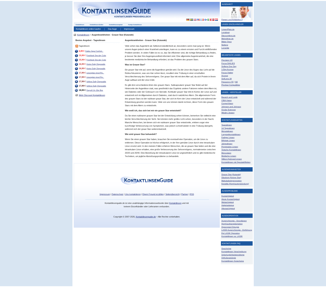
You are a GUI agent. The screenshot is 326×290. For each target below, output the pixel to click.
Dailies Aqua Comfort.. (94, 51)
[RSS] (76, 46)
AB (236, 82)
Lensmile (225, 48)
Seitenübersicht (172, 194)
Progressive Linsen (229, 147)
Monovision (226, 153)
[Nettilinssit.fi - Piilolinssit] (205, 20)
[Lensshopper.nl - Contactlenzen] (216, 20)
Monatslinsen (227, 131)
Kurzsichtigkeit (227, 196)
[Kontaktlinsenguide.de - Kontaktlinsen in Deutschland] (186, 20)
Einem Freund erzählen (153, 194)
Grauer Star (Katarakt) (231, 174)
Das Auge (112, 29)
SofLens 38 (226, 79)
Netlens (224, 45)
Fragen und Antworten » (232, 20)
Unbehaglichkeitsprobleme (232, 255)
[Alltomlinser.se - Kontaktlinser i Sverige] (191, 20)
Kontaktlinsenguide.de (146, 217)
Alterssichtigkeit (228, 208)
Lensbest (225, 32)
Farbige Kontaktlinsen (135, 24)
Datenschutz (117, 194)
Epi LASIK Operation (230, 233)
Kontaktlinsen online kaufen (88, 29)
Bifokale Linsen (228, 140)
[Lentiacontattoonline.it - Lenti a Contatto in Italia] (209, 20)
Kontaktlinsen (80, 24)
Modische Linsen (228, 156)
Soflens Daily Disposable (96, 82)
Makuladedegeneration (231, 181)
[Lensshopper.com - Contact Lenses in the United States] (198, 20)
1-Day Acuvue (227, 69)
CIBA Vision (226, 100)
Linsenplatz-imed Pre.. (95, 73)
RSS (192, 194)
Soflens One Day (228, 66)
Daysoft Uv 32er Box (94, 90)
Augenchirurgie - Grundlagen (234, 221)
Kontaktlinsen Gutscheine (232, 261)
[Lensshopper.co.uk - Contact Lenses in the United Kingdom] (195, 20)
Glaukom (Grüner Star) (231, 177)
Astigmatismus (227, 205)
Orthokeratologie (228, 258)
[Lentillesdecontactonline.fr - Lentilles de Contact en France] (202, 20)
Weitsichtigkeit (227, 202)
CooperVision (227, 103)
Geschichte (226, 248)
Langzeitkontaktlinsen (231, 134)
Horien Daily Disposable (95, 64)
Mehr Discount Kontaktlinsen (92, 95)
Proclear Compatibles (230, 85)
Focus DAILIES (228, 63)
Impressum (129, 29)
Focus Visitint (227, 73)
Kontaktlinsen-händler (96, 24)
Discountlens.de (228, 36)
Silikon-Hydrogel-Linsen (231, 159)
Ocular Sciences (228, 110)
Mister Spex (226, 42)
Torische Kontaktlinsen (231, 150)
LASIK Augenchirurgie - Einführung (236, 230)
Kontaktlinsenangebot (115, 24)
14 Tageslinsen (228, 128)
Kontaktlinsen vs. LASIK (232, 236)
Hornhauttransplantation (232, 224)
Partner (184, 194)
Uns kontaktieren (133, 194)
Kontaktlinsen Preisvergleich (132, 16)
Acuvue (224, 76)
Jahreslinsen (226, 144)
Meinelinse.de (227, 39)
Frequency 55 (227, 82)
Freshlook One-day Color (96, 55)
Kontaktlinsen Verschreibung (233, 252)
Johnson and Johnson (231, 107)
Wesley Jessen (228, 113)
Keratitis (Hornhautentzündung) (235, 184)
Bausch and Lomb (229, 97)
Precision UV (227, 60)
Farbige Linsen (228, 137)
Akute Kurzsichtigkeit (230, 199)
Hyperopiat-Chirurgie (230, 227)
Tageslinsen (226, 125)
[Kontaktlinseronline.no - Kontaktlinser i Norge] (213, 20)
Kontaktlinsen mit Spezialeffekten (236, 162)
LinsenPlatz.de (228, 29)
